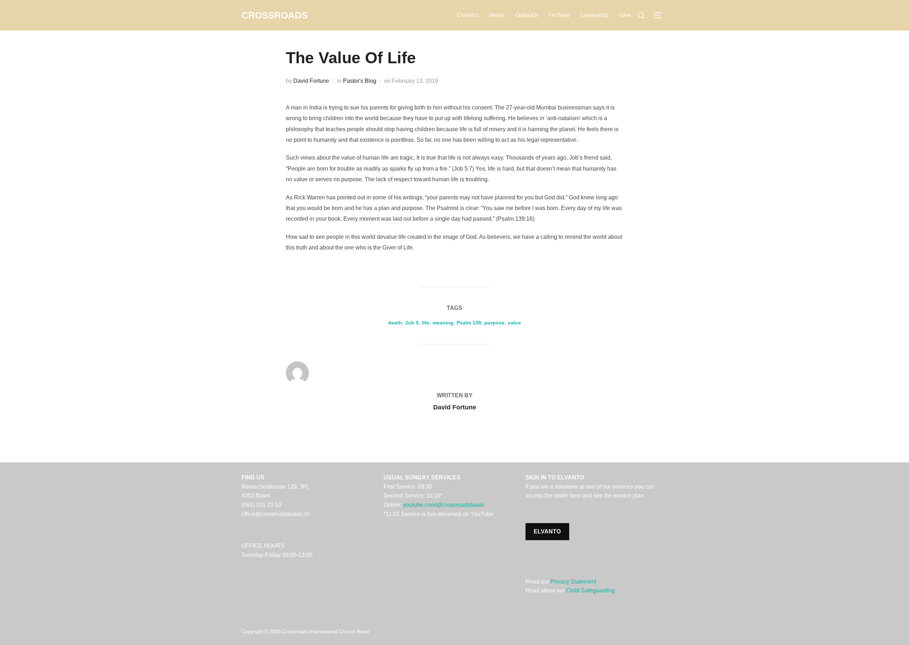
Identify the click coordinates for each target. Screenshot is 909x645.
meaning (442, 323)
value (514, 323)
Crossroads (274, 15)
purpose (494, 323)
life (425, 323)
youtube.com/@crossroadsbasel (443, 505)
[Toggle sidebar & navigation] (660, 15)
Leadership (594, 15)
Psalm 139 (469, 323)
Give (625, 15)
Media (497, 15)
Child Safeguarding (590, 590)
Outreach (526, 15)
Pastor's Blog (359, 81)
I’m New (559, 15)
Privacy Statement (573, 582)
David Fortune (311, 81)
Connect (467, 15)
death (395, 323)
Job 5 (412, 323)
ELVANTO (547, 531)
